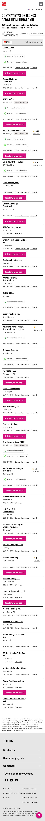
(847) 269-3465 (8, 344)
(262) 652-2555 (8, 628)
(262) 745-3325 (8, 192)
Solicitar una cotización (15, 73)
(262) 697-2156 (8, 364)
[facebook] (6, 780)
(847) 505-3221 (8, 150)
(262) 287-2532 (8, 707)
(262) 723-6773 (8, 551)
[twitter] (11, 780)
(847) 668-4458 (8, 176)
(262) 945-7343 (8, 675)
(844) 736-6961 (8, 68)
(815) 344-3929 (8, 647)
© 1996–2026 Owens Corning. (12, 808)
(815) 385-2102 (8, 307)
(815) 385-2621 (8, 119)
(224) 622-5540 (8, 233)
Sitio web (33, 68)
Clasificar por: (24, 34)
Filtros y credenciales (11, 33)
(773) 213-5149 (8, 662)
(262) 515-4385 (8, 585)
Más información (33, 42)
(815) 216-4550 (8, 597)
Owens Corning (4, 4)
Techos (5, 9)
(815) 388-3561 (8, 88)
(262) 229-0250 (8, 395)
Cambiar (29, 27)
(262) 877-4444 (8, 567)
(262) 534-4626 (8, 485)
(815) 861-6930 (8, 503)
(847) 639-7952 (8, 413)
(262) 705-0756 (8, 431)
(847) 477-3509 (8, 266)
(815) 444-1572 (8, 320)
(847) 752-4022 (8, 287)
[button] (41, 134)
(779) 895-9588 (8, 462)
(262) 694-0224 (8, 518)
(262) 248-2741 (8, 615)
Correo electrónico (22, 68)
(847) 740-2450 (8, 216)
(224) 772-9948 (8, 249)
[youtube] (16, 780)
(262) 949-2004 (8, 377)
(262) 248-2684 (8, 533)
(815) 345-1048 (8, 687)
